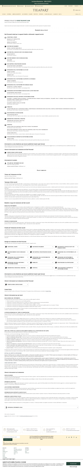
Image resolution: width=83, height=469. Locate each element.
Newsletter (27, 449)
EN (4, 459)
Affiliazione (27, 452)
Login (66, 5)
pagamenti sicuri (30, 6)
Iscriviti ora (7, 439)
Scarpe (30, 14)
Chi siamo (27, 450)
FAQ (14, 453)
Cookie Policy (48, 291)
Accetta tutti (73, 463)
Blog (60, 14)
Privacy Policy (8, 443)
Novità (36, 14)
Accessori (25, 14)
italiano (76, 5)
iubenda (6, 415)
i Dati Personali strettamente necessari (26, 415)
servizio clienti (40, 6)
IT (7, 459)
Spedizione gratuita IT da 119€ (10, 6)
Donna (9, 14)
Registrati (70, 5)
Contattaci (15, 451)
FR (10, 459)
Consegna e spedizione (18, 449)
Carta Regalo (48, 14)
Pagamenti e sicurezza (18, 450)
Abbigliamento (16, 14)
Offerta (41, 14)
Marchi (55, 14)
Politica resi (16, 452)
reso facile (21, 6)
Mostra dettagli (73, 466)
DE (13, 459)
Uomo (4, 14)
